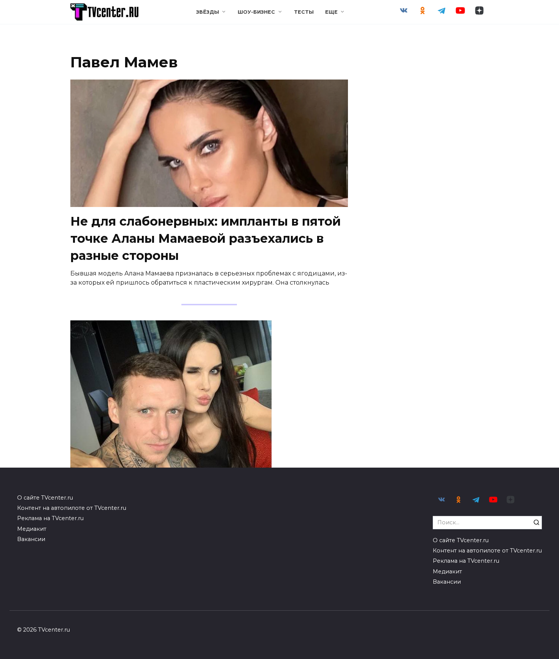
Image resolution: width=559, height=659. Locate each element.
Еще (331, 12)
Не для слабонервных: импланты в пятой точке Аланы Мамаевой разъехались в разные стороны (205, 238)
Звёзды (207, 12)
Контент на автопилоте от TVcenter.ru (71, 508)
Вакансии (31, 539)
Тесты (304, 12)
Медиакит (31, 528)
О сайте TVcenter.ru (45, 497)
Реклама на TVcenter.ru (50, 518)
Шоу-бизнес (256, 12)
